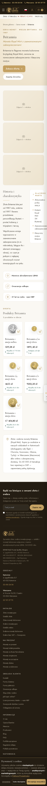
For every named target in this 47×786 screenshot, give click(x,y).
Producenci (7, 730)
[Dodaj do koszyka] (18, 331)
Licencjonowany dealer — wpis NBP (16, 700)
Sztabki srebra (8, 627)
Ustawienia (6, 782)
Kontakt (5, 678)
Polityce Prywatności (20, 776)
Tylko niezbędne (19, 782)
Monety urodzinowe (10, 667)
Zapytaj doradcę (13, 76)
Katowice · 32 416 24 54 (13, 3)
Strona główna (8, 24)
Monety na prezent (9, 644)
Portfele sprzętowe (10, 741)
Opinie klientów (8, 722)
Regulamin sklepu (9, 745)
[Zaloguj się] (32, 9)
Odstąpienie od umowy (11, 708)
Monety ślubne (8, 663)
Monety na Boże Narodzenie (13, 652)
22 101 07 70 (8, 600)
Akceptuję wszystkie (36, 782)
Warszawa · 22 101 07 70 (35, 3)
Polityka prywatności (10, 748)
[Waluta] (26, 10)
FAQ (4, 737)
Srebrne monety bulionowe (13, 631)
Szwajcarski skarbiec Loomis (13, 704)
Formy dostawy (8, 682)
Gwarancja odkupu (10, 689)
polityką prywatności (13, 517)
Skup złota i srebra (9, 693)
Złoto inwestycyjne (9, 612)
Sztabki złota (7, 616)
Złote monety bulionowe (11, 620)
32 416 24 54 (8, 584)
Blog (4, 734)
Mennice (6, 726)
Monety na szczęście (10, 659)
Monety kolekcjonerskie (11, 648)
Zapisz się (36, 507)
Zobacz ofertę (12, 68)
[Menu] (3, 10)
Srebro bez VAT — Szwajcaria (14, 635)
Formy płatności (9, 685)
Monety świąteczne (10, 655)
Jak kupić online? (9, 696)
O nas (5, 719)
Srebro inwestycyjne (10, 624)
